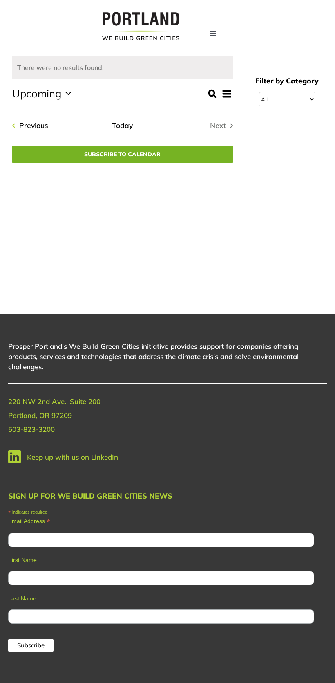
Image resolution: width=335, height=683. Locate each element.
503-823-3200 (31, 429)
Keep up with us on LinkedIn (72, 457)
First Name (22, 560)
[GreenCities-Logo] (141, 13)
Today (122, 125)
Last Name (22, 598)
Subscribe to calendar (122, 154)
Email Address (29, 521)
